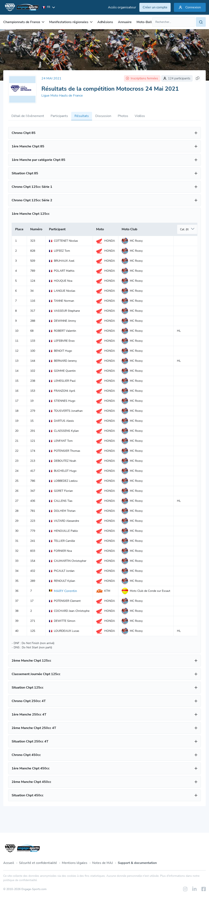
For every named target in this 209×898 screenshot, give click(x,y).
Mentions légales (74, 863)
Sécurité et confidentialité (38, 863)
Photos (123, 116)
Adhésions (105, 22)
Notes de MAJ (102, 863)
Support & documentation (137, 863)
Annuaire (125, 22)
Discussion (103, 116)
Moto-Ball (144, 22)
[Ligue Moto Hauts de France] (22, 89)
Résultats (81, 116)
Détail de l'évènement (27, 116)
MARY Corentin (65, 591)
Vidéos (140, 116)
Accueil (8, 863)
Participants (59, 116)
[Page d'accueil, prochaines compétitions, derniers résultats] (21, 7)
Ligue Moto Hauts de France (62, 95)
